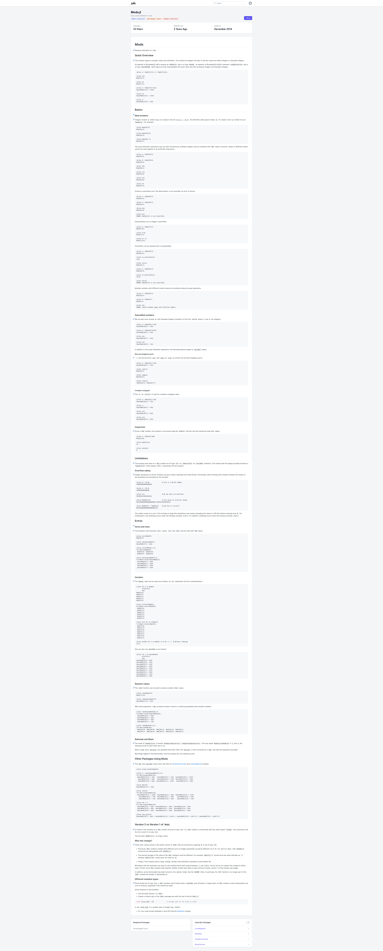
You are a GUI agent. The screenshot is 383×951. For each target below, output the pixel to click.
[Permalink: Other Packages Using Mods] (134, 763)
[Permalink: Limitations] (134, 463)
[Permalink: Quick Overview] (134, 60)
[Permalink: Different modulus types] (134, 883)
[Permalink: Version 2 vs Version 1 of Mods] (134, 829)
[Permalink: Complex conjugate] (134, 394)
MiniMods (180, 911)
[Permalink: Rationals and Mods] (134, 743)
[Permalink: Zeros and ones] (134, 530)
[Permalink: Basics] (134, 114)
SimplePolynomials (179, 764)
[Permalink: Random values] (134, 688)
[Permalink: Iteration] (134, 581)
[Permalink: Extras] (134, 526)
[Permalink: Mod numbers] (134, 119)
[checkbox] (247, 922)
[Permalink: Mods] (134, 50)
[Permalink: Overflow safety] (134, 474)
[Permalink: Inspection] (134, 431)
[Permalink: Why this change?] (134, 844)
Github (248, 18)
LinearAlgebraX (196, 764)
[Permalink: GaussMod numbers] (134, 319)
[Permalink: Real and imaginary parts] (134, 357)
